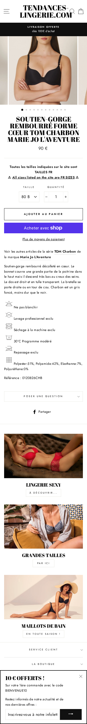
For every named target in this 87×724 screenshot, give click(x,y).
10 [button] (58, 110)
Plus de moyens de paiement (43, 239)
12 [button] (65, 110)
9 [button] (54, 110)
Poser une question (43, 396)
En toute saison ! (43, 634)
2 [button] (27, 110)
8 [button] (50, 110)
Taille (29, 187)
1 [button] (22, 110)
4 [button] (34, 110)
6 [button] (42, 110)
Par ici (43, 563)
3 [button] (30, 110)
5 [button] (38, 110)
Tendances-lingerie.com (46, 11)
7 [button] (46, 110)
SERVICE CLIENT (43, 649)
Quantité (56, 187)
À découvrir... (43, 493)
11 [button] (61, 110)
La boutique (43, 664)
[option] (43, 29)
